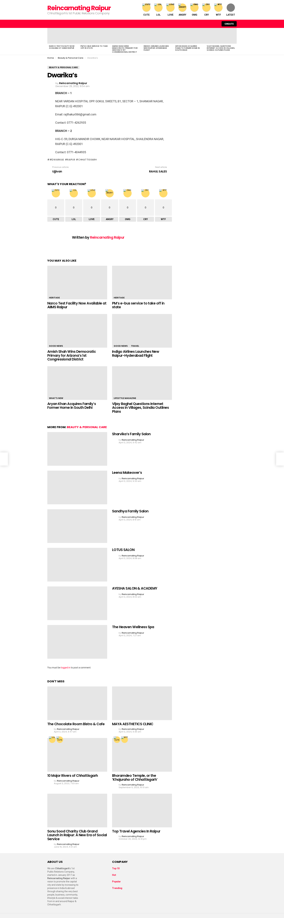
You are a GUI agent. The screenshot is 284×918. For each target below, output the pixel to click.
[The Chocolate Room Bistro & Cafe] (77, 703)
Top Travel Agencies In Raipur (136, 831)
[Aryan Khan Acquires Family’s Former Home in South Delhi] (189, 36)
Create (229, 23)
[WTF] (124, 739)
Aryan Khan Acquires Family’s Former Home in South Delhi (187, 48)
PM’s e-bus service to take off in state (94, 47)
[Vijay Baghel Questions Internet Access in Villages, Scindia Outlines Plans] (221, 36)
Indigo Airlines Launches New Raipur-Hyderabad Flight (156, 48)
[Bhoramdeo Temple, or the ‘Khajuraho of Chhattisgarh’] (142, 755)
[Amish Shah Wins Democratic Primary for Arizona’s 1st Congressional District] (126, 36)
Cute (146, 14)
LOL (158, 14)
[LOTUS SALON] (77, 565)
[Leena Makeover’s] (77, 487)
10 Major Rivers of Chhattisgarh (72, 775)
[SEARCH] (208, 24)
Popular (116, 881)
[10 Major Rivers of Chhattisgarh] (77, 755)
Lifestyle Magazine (125, 398)
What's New (56, 398)
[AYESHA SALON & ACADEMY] (77, 603)
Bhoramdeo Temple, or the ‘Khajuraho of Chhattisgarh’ (135, 777)
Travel (135, 345)
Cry (206, 14)
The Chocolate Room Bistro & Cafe (76, 724)
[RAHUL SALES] (280, 459)
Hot (114, 875)
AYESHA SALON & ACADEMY (134, 588)
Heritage (54, 297)
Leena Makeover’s (127, 472)
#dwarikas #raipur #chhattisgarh (73, 159)
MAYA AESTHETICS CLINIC (132, 724)
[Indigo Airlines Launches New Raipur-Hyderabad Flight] (158, 36)
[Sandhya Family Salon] (77, 526)
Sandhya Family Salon (130, 511)
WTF (218, 14)
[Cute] (60, 739)
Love (170, 14)
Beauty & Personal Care (87, 427)
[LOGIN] (215, 24)
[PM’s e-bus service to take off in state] (94, 36)
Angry (182, 14)
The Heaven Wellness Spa (133, 627)
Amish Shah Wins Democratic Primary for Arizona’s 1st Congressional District (125, 49)
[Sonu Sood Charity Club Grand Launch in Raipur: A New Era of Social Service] (77, 810)
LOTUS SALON (123, 549)
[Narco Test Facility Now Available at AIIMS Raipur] (63, 36)
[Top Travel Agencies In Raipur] (142, 810)
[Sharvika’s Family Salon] (77, 449)
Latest (230, 14)
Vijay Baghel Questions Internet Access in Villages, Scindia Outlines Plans (221, 48)
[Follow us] (201, 24)
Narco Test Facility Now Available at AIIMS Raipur (61, 47)
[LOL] (52, 739)
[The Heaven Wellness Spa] (77, 642)
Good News (56, 345)
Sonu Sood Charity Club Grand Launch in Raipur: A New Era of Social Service (77, 835)
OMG (194, 14)
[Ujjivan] (4, 459)
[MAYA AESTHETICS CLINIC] (142, 703)
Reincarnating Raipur (79, 7)
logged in (65, 667)
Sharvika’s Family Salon (131, 434)
